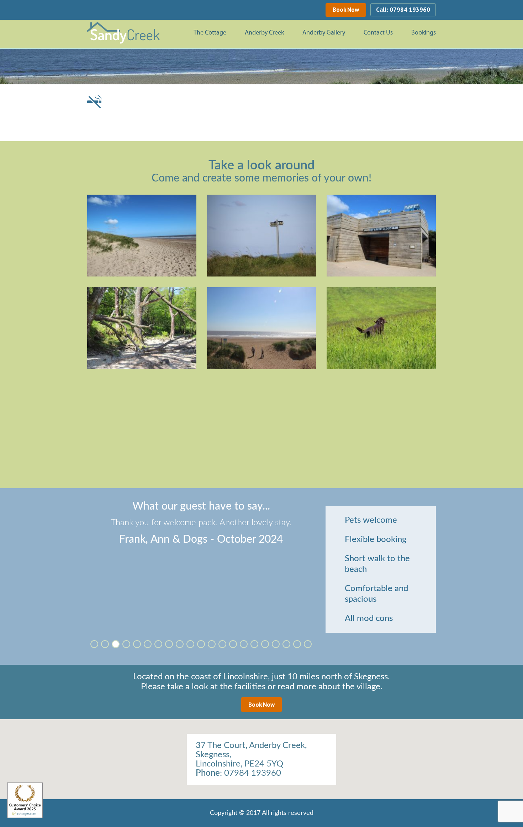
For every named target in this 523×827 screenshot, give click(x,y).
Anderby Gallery (323, 33)
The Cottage (210, 33)
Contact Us (378, 33)
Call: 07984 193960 (403, 10)
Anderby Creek (264, 33)
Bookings (423, 33)
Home (181, 33)
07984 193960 (252, 773)
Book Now (346, 10)
